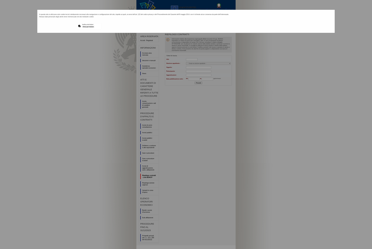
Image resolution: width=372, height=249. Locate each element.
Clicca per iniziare (88, 27)
